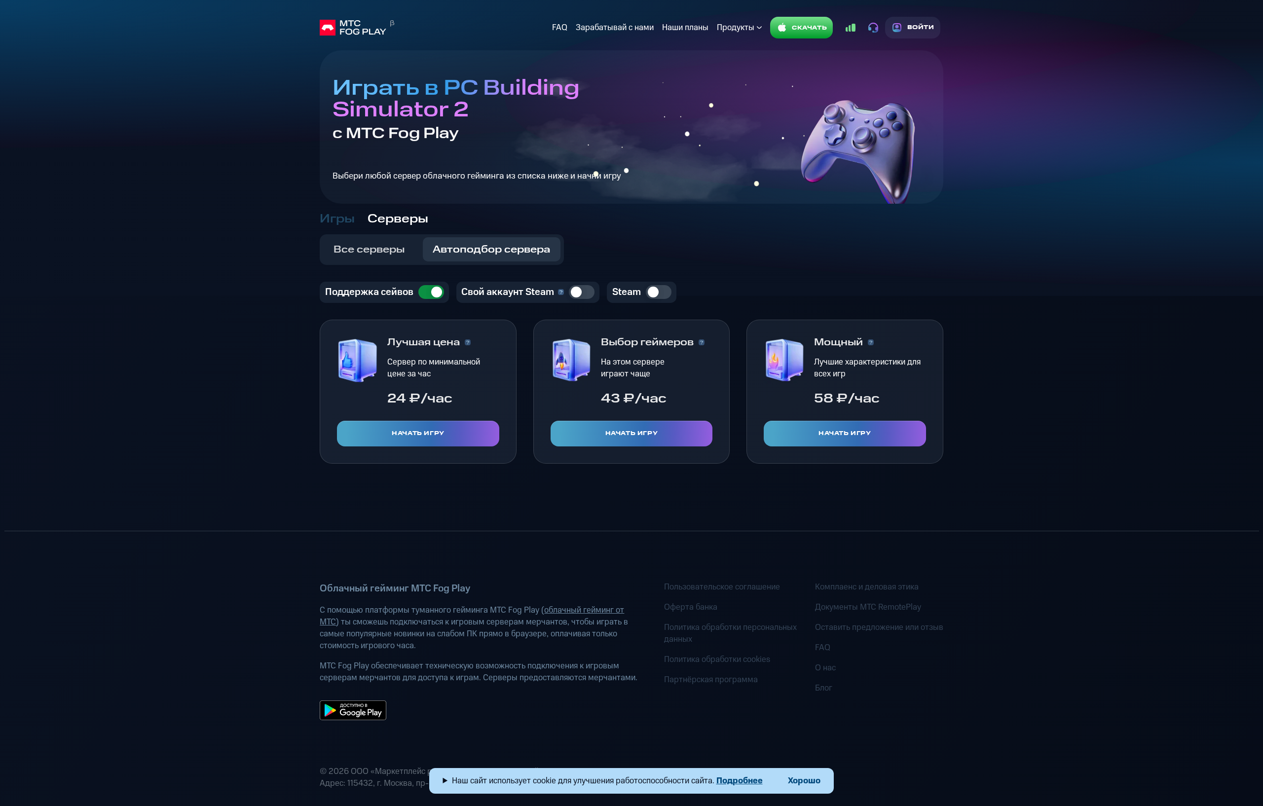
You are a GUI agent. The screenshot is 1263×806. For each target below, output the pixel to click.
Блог (823, 688)
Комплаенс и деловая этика (867, 587)
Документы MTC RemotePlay (868, 607)
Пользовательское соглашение (722, 587)
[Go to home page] (434, 27)
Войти (920, 27)
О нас (825, 668)
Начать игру (418, 433)
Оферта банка (690, 607)
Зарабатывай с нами (615, 28)
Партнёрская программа (711, 680)
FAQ (559, 28)
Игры (337, 219)
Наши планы (685, 28)
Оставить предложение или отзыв (879, 627)
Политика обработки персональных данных (730, 633)
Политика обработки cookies (717, 659)
